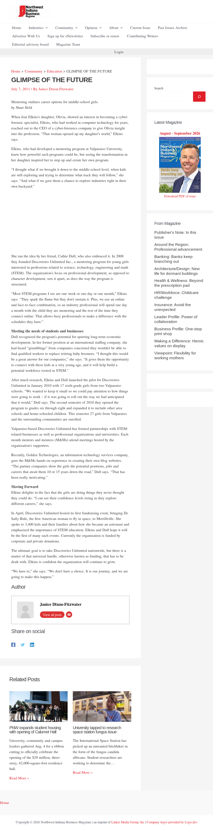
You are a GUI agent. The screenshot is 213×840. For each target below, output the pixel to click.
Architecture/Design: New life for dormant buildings (177, 271)
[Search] (199, 96)
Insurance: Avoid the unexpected (172, 307)
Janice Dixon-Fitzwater (61, 604)
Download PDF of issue (180, 196)
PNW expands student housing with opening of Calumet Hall (35, 729)
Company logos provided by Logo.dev (172, 822)
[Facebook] (13, 644)
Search (158, 88)
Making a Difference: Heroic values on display (179, 343)
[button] (45, 27)
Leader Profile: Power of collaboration (175, 319)
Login (118, 51)
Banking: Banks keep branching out (173, 259)
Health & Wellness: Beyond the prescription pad (178, 283)
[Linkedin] (32, 644)
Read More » (19, 777)
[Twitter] (23, 644)
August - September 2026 (180, 133)
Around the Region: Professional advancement (178, 247)
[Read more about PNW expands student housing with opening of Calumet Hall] (38, 706)
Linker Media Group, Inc (127, 822)
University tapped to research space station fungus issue (97, 729)
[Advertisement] (70, 222)
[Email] (69, 614)
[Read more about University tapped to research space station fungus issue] (102, 706)
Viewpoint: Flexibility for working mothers (175, 355)
